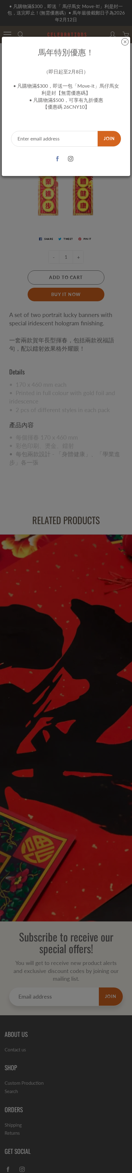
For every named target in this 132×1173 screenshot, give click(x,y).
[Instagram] (70, 158)
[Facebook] (57, 158)
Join (109, 138)
